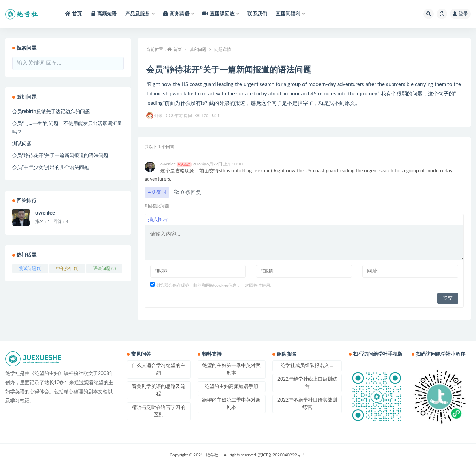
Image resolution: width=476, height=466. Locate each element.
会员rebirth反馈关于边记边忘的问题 (51, 111)
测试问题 (22, 143)
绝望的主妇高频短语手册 (231, 386)
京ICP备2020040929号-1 (281, 455)
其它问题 (198, 49)
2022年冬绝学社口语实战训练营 (307, 404)
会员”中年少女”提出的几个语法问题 (50, 167)
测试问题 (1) (30, 268)
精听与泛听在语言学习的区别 (158, 411)
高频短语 (107, 13)
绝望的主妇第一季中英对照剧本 (231, 369)
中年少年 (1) (67, 268)
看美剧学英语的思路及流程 (158, 390)
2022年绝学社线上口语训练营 (307, 383)
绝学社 (212, 455)
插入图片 (158, 219)
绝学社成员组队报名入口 (307, 365)
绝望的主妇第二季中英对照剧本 (231, 404)
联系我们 (257, 13)
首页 (77, 13)
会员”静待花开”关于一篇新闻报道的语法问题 (60, 155)
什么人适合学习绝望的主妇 (158, 369)
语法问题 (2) (104, 268)
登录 (463, 13)
